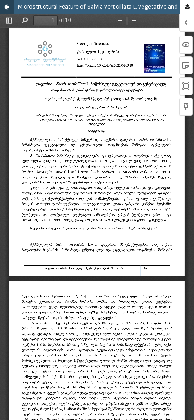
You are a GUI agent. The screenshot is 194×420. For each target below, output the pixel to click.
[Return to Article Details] (7, 7)
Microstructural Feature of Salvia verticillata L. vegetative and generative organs (106, 6)
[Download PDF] (187, 7)
